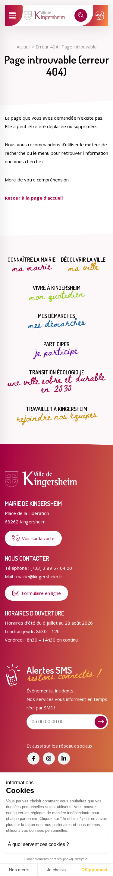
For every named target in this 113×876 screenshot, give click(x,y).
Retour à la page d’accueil (34, 198)
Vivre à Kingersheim (56, 293)
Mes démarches (56, 321)
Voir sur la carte (38, 538)
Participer (56, 349)
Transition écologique (56, 381)
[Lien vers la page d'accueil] (45, 19)
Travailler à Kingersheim (56, 414)
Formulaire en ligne (41, 593)
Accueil (23, 47)
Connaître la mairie (31, 265)
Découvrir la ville (83, 265)
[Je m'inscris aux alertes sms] (101, 722)
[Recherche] (80, 15)
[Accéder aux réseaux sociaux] (33, 758)
